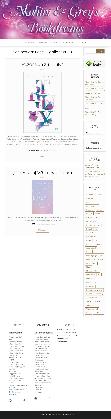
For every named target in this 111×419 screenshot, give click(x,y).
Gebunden (90, 233)
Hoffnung (97, 240)
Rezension (90, 286)
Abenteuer (90, 202)
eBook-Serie (91, 221)
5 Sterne (89, 198)
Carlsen (100, 210)
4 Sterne (98, 195)
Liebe (100, 259)
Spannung (99, 294)
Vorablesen (98, 313)
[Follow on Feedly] (95, 63)
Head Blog (71, 414)
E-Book (89, 218)
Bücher (42, 69)
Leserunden (90, 259)
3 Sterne (89, 195)
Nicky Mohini (34, 150)
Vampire (89, 305)
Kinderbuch (98, 252)
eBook (97, 218)
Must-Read (90, 275)
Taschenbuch (91, 298)
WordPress (56, 414)
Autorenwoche (92, 206)
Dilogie (89, 214)
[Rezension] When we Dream (42, 172)
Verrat (88, 313)
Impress (99, 244)
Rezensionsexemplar (94, 290)
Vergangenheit (92, 309)
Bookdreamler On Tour (61, 42)
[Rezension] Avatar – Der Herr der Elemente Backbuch (94, 105)
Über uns (42, 42)
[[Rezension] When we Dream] (42, 197)
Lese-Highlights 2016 (94, 256)
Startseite (29, 42)
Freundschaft (91, 229)
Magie (88, 267)
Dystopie (98, 214)
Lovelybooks (91, 263)
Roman (89, 294)
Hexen (88, 240)
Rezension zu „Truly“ (42, 64)
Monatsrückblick (92, 271)
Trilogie (97, 301)
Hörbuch (89, 244)
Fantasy (97, 225)
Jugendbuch (91, 248)
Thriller (89, 301)
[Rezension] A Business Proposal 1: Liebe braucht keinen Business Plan (95, 90)
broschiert (90, 210)
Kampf (88, 252)
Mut (99, 275)
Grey (34, 224)
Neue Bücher (91, 282)
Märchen (89, 279)
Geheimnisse (91, 237)
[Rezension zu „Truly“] (42, 102)
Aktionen (80, 42)
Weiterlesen (42, 157)
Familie (89, 225)
